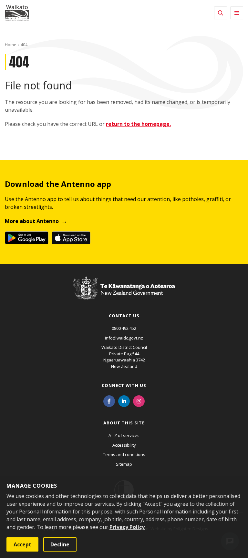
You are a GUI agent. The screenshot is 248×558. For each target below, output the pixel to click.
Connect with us (124, 385)
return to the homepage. (138, 123)
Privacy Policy (127, 527)
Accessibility (124, 445)
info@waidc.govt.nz (124, 338)
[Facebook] (109, 400)
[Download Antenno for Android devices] (26, 237)
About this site (124, 423)
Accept (22, 544)
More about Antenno (32, 221)
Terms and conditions (124, 454)
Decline (59, 544)
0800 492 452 (124, 328)
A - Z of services (124, 435)
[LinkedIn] (124, 400)
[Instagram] (139, 400)
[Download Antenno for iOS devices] (71, 237)
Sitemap (124, 464)
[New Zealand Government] (124, 294)
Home (10, 44)
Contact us (124, 316)
